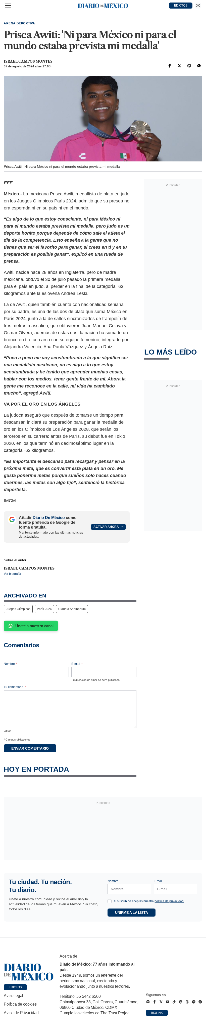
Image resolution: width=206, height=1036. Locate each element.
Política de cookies (20, 1004)
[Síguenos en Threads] (187, 1002)
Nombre (10, 664)
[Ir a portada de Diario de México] (29, 972)
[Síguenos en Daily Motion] (200, 1002)
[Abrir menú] (8, 6)
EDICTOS (180, 5)
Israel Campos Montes (28, 61)
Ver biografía (12, 574)
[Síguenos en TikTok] (174, 1002)
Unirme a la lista (131, 913)
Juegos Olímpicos (18, 609)
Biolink (157, 1013)
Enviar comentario (30, 748)
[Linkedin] (189, 65)
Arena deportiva (19, 23)
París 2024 (44, 609)
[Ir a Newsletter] (198, 6)
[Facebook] (169, 65)
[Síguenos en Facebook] (154, 1002)
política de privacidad (169, 901)
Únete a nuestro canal (34, 626)
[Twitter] (179, 65)
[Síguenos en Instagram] (148, 1002)
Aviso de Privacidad (21, 1013)
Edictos (15, 987)
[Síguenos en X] (161, 1002)
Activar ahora (106, 527)
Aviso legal (13, 996)
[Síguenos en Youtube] (168, 1002)
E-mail (77, 664)
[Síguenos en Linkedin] (181, 1002)
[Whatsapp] (199, 65)
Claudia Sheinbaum (72, 609)
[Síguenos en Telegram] (194, 1002)
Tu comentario (15, 687)
